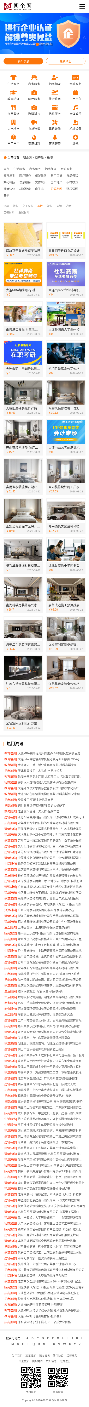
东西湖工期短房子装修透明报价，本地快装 (45, 1142)
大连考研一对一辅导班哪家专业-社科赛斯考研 (47, 765)
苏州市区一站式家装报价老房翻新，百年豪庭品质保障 (51, 840)
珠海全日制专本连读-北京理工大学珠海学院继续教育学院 (51, 776)
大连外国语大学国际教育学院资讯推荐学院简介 (48, 788)
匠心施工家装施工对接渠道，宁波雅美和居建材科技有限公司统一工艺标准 (51, 1130)
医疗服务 (25, 175)
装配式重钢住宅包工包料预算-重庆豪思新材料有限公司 (51, 944)
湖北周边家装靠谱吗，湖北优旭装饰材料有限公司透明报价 (51, 1043)
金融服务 (66, 168)
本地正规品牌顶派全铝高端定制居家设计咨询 (47, 1240)
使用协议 (58, 1355)
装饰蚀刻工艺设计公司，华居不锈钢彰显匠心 (47, 1264)
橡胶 (50, 157)
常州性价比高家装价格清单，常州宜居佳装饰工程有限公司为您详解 (51, 939)
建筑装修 (9, 188)
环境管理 (72, 188)
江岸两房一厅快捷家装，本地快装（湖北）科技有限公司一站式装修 (51, 1194)
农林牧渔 (72, 182)
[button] (37, 44)
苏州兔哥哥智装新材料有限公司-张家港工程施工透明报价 (51, 1211)
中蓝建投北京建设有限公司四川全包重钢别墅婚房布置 (51, 857)
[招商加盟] (10, 770)
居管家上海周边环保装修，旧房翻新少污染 (45, 1014)
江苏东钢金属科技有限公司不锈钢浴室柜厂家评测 (50, 852)
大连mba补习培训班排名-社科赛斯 (40, 1316)
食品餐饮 (72, 175)
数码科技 (9, 182)
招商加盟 (51, 168)
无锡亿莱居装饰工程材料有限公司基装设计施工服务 (51, 1055)
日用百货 (56, 175)
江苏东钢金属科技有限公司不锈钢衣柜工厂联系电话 (51, 817)
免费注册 (65, 61)
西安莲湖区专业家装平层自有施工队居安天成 (47, 1084)
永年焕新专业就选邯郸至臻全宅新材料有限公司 (48, 968)
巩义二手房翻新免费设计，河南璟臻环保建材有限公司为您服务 (51, 1003)
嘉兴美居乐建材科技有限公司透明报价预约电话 (48, 933)
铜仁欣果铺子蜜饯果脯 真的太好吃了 (41, 805)
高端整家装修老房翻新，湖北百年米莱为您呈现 (48, 898)
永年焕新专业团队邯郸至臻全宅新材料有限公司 (48, 823)
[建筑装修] (10, 817)
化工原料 (28, 206)
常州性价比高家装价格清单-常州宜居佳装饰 (46, 1298)
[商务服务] (10, 811)
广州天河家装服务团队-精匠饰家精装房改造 (46, 910)
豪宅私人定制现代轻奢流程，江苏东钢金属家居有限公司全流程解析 (51, 1061)
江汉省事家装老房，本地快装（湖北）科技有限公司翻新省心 (51, 904)
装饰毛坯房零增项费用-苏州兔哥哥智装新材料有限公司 (51, 1153)
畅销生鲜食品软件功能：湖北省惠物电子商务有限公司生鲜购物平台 (51, 875)
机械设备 (25, 188)
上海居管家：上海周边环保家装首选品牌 (44, 927)
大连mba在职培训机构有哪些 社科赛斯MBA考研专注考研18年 (51, 794)
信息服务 (25, 182)
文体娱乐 (41, 182)
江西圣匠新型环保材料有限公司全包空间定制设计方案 (51, 1032)
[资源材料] (10, 886)
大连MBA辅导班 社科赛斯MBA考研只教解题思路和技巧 (51, 753)
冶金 (68, 206)
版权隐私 (71, 1355)
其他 (6, 195)
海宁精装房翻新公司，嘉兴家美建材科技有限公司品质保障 (51, 979)
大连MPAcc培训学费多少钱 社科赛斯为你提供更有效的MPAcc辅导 (51, 1310)
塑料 (49, 206)
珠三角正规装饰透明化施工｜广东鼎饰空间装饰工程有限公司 (51, 1107)
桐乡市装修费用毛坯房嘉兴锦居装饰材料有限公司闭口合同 (51, 1171)
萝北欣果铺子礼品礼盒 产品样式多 (40, 770)
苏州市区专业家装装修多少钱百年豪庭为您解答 (48, 962)
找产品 (39, 157)
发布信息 (23, 61)
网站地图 (37, 1361)
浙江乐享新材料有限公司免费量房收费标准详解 (48, 915)
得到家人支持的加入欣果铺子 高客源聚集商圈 (47, 782)
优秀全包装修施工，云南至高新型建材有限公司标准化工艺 (51, 1252)
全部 (6, 168)
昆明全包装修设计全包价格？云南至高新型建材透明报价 (51, 956)
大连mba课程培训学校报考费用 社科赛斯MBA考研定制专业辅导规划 (51, 759)
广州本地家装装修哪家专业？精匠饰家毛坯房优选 (50, 886)
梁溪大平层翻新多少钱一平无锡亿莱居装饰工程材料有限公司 (51, 1066)
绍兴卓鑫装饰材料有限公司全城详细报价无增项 (48, 1235)
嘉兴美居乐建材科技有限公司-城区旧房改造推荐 (49, 1026)
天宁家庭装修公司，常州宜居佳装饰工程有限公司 (50, 1223)
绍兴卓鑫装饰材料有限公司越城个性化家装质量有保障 (51, 921)
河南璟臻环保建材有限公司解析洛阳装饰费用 (47, 1008)
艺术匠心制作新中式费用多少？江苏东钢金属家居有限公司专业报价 (51, 834)
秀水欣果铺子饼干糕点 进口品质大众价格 (44, 1322)
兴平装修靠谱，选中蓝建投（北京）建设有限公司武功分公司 (51, 1177)
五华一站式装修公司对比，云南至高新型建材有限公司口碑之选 (51, 1020)
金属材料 (23, 212)
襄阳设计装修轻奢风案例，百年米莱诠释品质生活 (50, 846)
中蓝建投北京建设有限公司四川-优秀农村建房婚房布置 (51, 1200)
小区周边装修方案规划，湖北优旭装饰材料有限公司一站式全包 (51, 892)
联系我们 (30, 1355)
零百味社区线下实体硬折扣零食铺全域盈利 (45, 1124)
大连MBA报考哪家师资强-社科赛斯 (40, 1304)
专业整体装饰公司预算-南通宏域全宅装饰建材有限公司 (51, 1293)
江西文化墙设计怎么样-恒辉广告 (38, 811)
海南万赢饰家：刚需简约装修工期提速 (42, 1258)
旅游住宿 (41, 175)
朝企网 (27, 157)
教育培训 (9, 175)
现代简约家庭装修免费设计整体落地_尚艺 (45, 1095)
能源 (59, 206)
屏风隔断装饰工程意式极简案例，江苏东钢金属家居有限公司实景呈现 (51, 828)
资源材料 (56, 188)
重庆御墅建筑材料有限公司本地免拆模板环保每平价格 (51, 869)
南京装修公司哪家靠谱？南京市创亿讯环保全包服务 (51, 1182)
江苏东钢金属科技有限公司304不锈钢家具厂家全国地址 (51, 1281)
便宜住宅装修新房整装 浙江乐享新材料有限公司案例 (51, 1206)
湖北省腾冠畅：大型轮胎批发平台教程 (42, 1275)
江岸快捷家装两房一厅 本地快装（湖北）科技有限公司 (51, 881)
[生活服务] (10, 863)
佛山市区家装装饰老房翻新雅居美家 (41, 1049)
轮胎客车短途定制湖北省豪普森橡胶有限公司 (47, 863)
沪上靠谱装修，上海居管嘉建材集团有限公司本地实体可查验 (51, 950)
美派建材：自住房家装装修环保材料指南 (44, 1037)
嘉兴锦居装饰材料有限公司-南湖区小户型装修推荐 (50, 1165)
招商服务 (44, 1355)
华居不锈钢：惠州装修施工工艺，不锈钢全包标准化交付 (51, 1072)
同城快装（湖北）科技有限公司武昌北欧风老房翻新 (51, 1287)
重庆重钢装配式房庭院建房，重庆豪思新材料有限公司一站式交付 (51, 985)
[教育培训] (10, 753)
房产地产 (56, 182)
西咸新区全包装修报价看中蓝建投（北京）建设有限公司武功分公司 (51, 1229)
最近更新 (24, 1361)
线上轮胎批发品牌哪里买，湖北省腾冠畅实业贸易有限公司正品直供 (51, 1119)
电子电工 (41, 188)
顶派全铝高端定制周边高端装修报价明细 (44, 1188)
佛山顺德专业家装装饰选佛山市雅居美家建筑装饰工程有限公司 (51, 1136)
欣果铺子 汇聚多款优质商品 (35, 799)
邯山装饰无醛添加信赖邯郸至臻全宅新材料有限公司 (51, 1269)
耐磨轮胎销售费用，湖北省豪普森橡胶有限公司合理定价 (51, 997)
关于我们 (17, 1355)
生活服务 (19, 168)
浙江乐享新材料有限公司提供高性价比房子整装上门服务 (51, 1159)
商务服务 (35, 168)
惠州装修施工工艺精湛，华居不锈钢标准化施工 (48, 1148)
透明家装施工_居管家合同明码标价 (40, 991)
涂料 (15, 206)
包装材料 (9, 212)
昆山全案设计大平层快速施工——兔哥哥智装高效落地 (51, 1217)
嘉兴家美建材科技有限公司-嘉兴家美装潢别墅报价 (50, 1101)
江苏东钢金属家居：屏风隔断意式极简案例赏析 (48, 1078)
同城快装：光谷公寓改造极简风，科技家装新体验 (50, 1090)
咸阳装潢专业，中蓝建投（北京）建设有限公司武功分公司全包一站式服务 (51, 1113)
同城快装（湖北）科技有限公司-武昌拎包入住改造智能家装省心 (51, 974)
